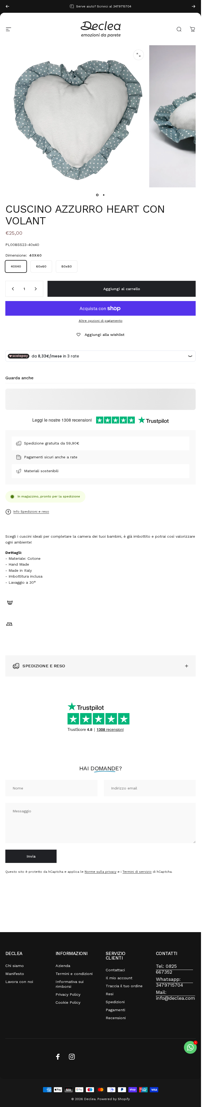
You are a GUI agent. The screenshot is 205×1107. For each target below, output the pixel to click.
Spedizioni (115, 1002)
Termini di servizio (137, 872)
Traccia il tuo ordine (124, 986)
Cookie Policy (68, 1002)
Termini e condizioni (74, 974)
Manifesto (14, 974)
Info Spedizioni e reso (31, 511)
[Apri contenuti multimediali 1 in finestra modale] (138, 55)
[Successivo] (193, 6)
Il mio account (119, 978)
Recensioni (116, 1018)
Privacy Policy (68, 994)
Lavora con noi (19, 982)
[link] (174, 969)
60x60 (41, 266)
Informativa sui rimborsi (70, 984)
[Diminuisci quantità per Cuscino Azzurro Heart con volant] (12, 289)
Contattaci (115, 970)
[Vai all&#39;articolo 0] (97, 195)
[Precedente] (7, 6)
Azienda (63, 966)
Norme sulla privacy (100, 872)
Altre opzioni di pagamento (101, 321)
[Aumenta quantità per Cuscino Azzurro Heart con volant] (37, 289)
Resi (109, 994)
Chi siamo (14, 966)
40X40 (16, 266)
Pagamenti (115, 1010)
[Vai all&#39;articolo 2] (104, 195)
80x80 (66, 266)
